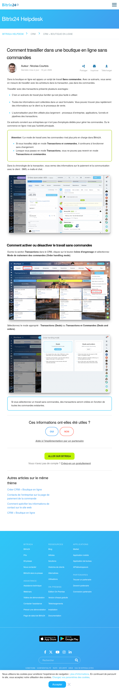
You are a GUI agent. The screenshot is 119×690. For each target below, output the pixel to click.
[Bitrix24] (10, 4)
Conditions (30, 668)
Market (76, 549)
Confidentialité (44, 668)
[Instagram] (64, 652)
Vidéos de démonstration (34, 597)
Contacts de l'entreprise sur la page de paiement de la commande (28, 496)
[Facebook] (45, 652)
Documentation (54, 615)
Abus (70, 668)
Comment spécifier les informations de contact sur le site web (28, 505)
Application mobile (81, 555)
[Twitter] (51, 652)
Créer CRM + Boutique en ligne (24, 489)
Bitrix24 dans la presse (33, 573)
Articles (51, 555)
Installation (52, 609)
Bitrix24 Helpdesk (13, 33)
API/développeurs (80, 567)
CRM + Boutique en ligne (21, 512)
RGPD (55, 668)
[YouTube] (58, 652)
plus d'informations (80, 673)
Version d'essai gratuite (58, 597)
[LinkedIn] (70, 652)
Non (66, 431)
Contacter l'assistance (33, 603)
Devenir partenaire (81, 585)
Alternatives (53, 573)
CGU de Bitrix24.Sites (84, 668)
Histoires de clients (56, 567)
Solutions (52, 561)
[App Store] (48, 639)
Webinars (28, 591)
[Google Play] (69, 639)
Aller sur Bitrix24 (59, 456)
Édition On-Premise (56, 591)
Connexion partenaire (82, 591)
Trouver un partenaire (82, 579)
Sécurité (63, 668)
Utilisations (53, 579)
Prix (25, 555)
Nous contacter (30, 567)
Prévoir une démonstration (35, 609)
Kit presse (28, 561)
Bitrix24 (27, 549)
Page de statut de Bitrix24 (34, 615)
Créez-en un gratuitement (76, 463)
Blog (50, 549)
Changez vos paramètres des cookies (70, 677)
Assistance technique (33, 585)
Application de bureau (82, 561)
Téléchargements (55, 603)
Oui (52, 431)
